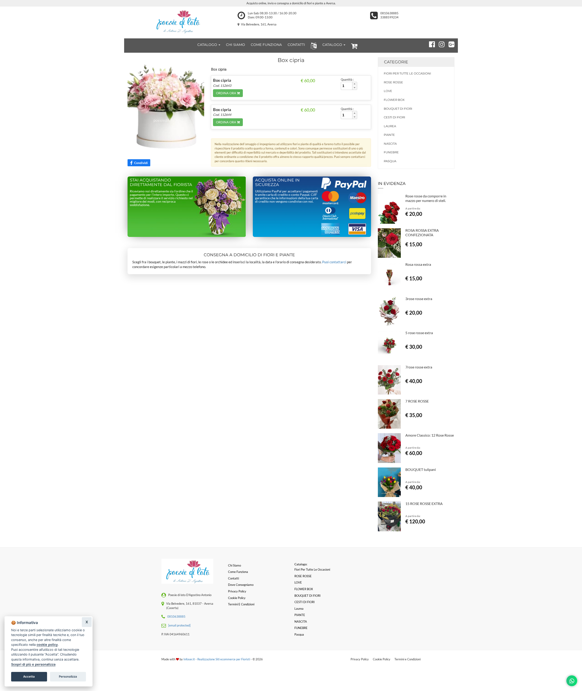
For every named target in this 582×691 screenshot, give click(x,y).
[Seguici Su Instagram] (440, 43)
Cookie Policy (381, 659)
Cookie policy (237, 598)
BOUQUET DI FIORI (398, 108)
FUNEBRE (391, 152)
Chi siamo (234, 565)
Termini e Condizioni (407, 659)
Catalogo (207, 44)
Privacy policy (237, 591)
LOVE (388, 91)
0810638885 (389, 13)
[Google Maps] (449, 43)
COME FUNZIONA (266, 44)
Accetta (29, 676)
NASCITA (390, 143)
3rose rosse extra (418, 298)
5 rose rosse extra (419, 333)
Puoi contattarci (334, 262)
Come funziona (238, 572)
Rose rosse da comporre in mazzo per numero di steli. (425, 198)
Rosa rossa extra (418, 264)
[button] (313, 45)
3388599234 (389, 17)
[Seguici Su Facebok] (430, 43)
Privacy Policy (360, 659)
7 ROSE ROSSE (417, 401)
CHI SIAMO (235, 44)
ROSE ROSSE (393, 82)
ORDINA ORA (226, 93)
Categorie (396, 62)
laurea (390, 126)
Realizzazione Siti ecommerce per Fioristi (224, 659)
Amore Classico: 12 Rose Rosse (429, 435)
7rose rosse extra (418, 367)
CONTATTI (296, 44)
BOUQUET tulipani (420, 469)
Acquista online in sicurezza (277, 182)
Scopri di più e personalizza (33, 664)
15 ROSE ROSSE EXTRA (424, 503)
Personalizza (68, 676)
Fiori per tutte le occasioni (407, 73)
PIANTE (389, 135)
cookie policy (47, 644)
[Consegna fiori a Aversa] (177, 21)
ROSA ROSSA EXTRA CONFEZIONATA (422, 232)
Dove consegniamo (240, 585)
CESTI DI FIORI (394, 117)
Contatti (233, 578)
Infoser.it (189, 659)
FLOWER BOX (394, 100)
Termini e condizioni (241, 604)
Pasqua (390, 161)
